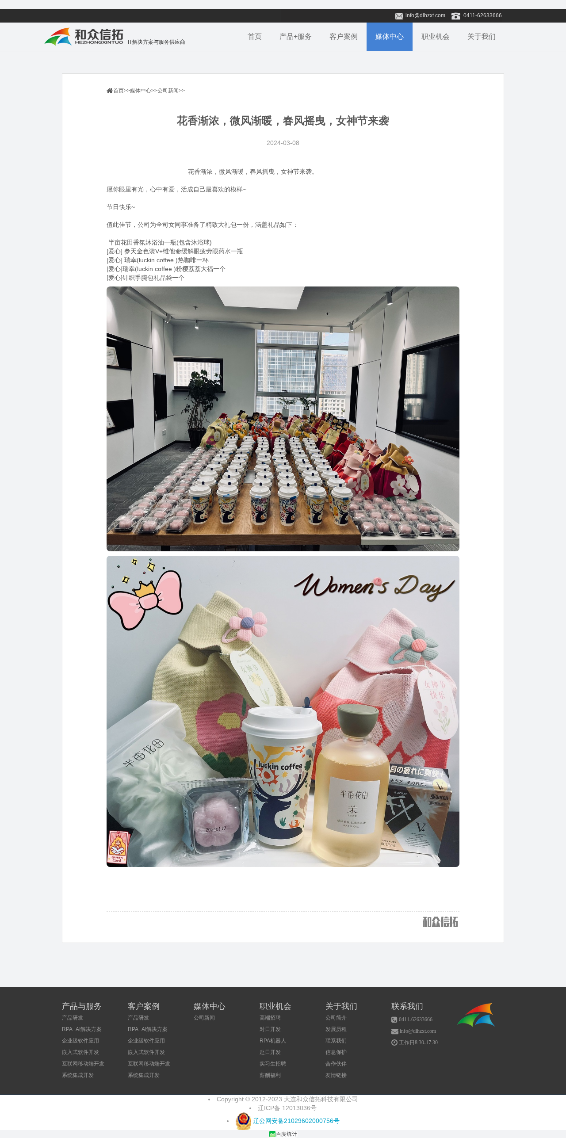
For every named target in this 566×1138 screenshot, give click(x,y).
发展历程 (336, 1029)
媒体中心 (389, 36)
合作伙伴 (336, 1064)
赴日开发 (270, 1052)
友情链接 (336, 1075)
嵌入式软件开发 (80, 1052)
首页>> (121, 91)
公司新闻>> (171, 91)
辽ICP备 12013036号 (287, 1107)
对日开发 (270, 1029)
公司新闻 (204, 1018)
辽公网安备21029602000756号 (295, 1120)
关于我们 (481, 36)
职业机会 (435, 36)
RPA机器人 (273, 1041)
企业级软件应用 (80, 1041)
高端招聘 (270, 1018)
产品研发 (72, 1018)
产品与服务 (82, 1006)
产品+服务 (295, 36)
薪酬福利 (270, 1075)
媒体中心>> (143, 91)
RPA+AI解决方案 (82, 1029)
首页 (255, 36)
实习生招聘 (273, 1064)
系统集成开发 (78, 1075)
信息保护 (336, 1052)
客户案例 (343, 36)
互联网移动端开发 (83, 1064)
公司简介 (336, 1018)
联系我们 (336, 1041)
